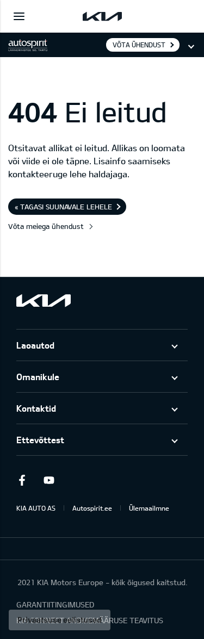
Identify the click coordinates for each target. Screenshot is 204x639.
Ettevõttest (40, 440)
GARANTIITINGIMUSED (55, 604)
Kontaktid (36, 408)
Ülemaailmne (149, 508)
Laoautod (35, 345)
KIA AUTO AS (35, 508)
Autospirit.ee (92, 508)
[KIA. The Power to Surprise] (43, 300)
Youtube (49, 480)
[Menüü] (19, 16)
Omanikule (37, 376)
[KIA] (102, 16)
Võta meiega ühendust (46, 226)
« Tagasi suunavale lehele (63, 206)
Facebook (21, 480)
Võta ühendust (139, 44)
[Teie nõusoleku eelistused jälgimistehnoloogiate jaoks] (59, 620)
